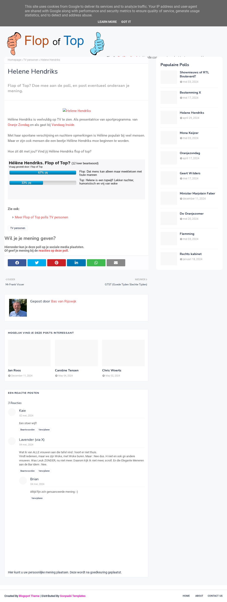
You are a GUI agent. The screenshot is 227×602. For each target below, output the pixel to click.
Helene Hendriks (192, 113)
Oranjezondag (190, 153)
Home (186, 595)
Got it (126, 22)
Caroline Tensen (66, 371)
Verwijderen (44, 429)
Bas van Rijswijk (63, 301)
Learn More (107, 22)
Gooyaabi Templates (73, 596)
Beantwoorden (27, 429)
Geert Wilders (190, 173)
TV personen (30, 59)
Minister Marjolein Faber (197, 194)
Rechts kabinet (191, 254)
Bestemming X (190, 93)
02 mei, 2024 (26, 415)
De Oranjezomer (192, 214)
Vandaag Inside (63, 125)
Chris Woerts (111, 371)
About (199, 595)
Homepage (14, 59)
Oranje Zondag (18, 125)
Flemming (187, 234)
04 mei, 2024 (26, 444)
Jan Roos (14, 371)
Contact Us (215, 595)
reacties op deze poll (53, 250)
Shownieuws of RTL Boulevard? (194, 74)
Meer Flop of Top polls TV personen (41, 217)
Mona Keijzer (189, 133)
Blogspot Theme (29, 596)
